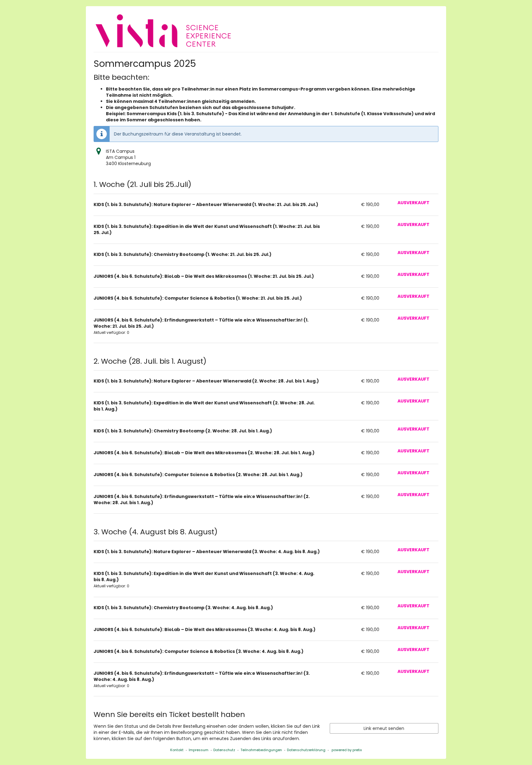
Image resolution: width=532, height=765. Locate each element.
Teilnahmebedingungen (261, 749)
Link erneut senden (384, 728)
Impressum (198, 749)
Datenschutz (224, 749)
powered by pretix (347, 749)
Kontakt (176, 749)
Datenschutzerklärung (306, 749)
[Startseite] (163, 30)
